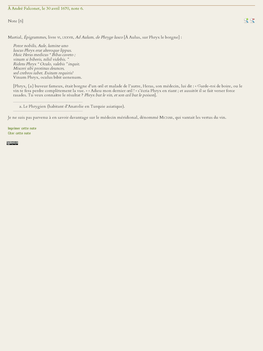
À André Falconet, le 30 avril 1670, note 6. (45, 8)
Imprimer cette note (22, 128)
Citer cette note (19, 133)
